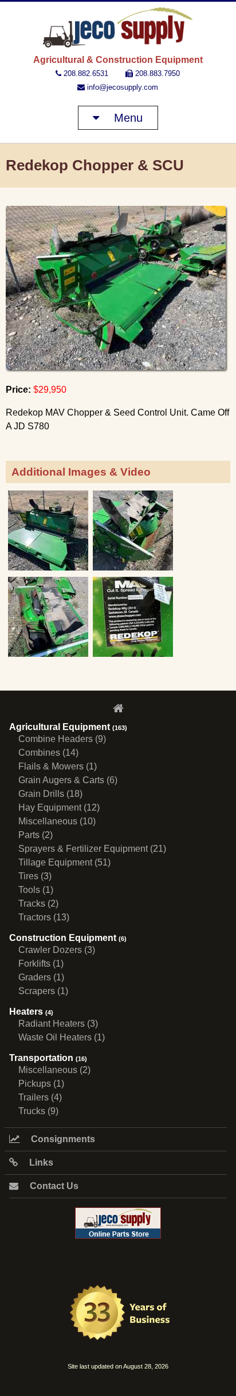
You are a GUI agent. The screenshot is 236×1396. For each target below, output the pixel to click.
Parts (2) (35, 835)
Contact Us (52, 1186)
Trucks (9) (38, 1111)
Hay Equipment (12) (59, 807)
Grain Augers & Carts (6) (67, 780)
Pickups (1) (41, 1083)
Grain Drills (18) (50, 794)
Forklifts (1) (41, 963)
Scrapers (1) (43, 991)
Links (40, 1162)
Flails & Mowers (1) (57, 766)
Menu (127, 117)
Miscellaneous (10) (57, 821)
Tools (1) (35, 890)
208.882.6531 (84, 73)
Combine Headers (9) (62, 739)
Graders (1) (41, 977)
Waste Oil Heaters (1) (61, 1037)
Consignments (62, 1139)
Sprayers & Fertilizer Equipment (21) (92, 848)
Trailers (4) (40, 1097)
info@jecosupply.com (121, 87)
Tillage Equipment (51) (64, 862)
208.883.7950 (156, 73)
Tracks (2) (38, 903)
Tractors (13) (43, 917)
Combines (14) (48, 752)
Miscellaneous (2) (54, 1070)
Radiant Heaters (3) (58, 1023)
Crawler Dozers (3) (56, 950)
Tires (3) (35, 876)
